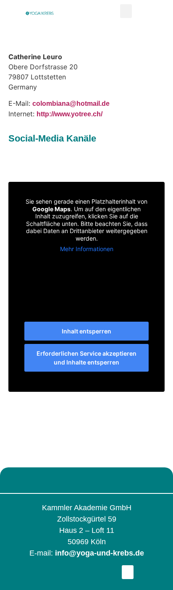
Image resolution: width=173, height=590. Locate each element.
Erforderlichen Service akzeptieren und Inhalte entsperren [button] (86, 358)
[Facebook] (12, 574)
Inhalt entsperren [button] (86, 331)
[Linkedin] (54, 574)
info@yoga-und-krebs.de (99, 553)
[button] (126, 11)
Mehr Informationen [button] (86, 248)
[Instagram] (33, 574)
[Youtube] (75, 574)
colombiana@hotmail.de (71, 103)
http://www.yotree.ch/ (69, 114)
